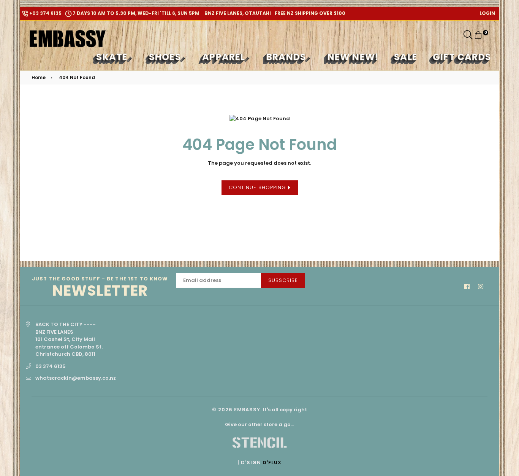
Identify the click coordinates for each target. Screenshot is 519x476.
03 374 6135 (50, 366)
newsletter (100, 287)
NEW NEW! (353, 57)
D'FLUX (272, 462)
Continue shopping (258, 187)
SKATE (113, 57)
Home (39, 77)
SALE (406, 57)
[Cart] (478, 34)
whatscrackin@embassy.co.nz (75, 378)
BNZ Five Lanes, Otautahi (237, 13)
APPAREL (225, 57)
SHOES (166, 57)
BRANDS (287, 57)
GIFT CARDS (462, 57)
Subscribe (283, 280)
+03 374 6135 (45, 13)
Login (487, 13)
